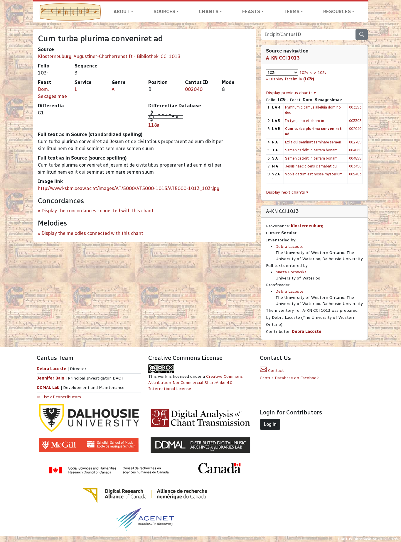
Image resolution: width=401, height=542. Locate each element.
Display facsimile (291, 79)
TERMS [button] (291, 11)
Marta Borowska (290, 272)
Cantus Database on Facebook (289, 377)
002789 (355, 142)
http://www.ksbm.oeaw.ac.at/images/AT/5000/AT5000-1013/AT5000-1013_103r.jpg (128, 188)
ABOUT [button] (122, 11)
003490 (355, 166)
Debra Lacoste (289, 246)
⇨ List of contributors (59, 396)
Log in (270, 424)
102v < (305, 72)
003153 (355, 107)
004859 (355, 158)
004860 (355, 150)
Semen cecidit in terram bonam (311, 150)
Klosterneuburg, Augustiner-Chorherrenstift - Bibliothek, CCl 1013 (109, 56)
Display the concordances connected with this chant (97, 211)
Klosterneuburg (307, 225)
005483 (355, 174)
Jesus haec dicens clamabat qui (311, 166)
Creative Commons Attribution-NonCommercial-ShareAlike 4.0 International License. (195, 382)
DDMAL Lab (48, 387)
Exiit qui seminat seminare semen (313, 142)
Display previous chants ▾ (291, 92)
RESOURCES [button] (337, 11)
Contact (275, 370)
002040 (194, 89)
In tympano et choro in (304, 120)
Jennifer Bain (51, 378)
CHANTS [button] (208, 11)
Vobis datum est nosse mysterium (314, 174)
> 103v (320, 72)
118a (153, 125)
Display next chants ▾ (287, 192)
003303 (355, 120)
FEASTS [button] (251, 11)
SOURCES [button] (164, 11)
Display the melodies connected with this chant (92, 233)
